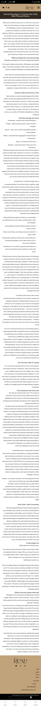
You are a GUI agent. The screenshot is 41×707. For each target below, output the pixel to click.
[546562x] (30, 7)
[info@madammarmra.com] (37, 689)
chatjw (5, 275)
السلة (37, 674)
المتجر (25, 704)
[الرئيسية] (35, 702)
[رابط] (8, 7)
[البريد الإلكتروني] (16, 666)
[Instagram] (25, 666)
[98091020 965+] (37, 686)
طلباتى (37, 672)
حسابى (37, 677)
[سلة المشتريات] (3, 7)
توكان (26, 695)
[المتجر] (25, 702)
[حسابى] (5, 702)
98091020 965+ (31, 687)
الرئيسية (35, 704)
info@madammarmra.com (28, 690)
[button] (36, 2)
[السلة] (15, 702)
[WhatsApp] (20, 666)
